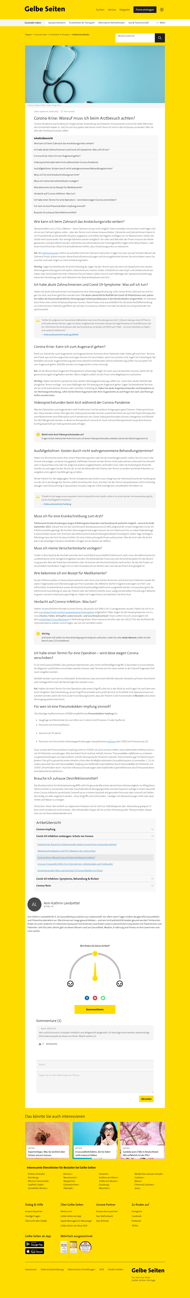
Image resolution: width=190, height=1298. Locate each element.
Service (112, 9)
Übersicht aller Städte (36, 1220)
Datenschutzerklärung (52, 1269)
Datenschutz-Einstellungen (81, 1269)
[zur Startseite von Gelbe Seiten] (148, 1270)
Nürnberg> (33, 1177)
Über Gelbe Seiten (72, 1204)
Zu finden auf (140, 1204)
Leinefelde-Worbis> (38, 1188)
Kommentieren (95, 1009)
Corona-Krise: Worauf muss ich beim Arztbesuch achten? (66, 857)
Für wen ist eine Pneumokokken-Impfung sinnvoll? (60, 206)
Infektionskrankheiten (80, 34)
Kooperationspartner (107, 1211)
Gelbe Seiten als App (71, 1216)
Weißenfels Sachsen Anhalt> (148, 1173)
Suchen (100, 9)
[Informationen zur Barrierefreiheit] (161, 9)
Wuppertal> (69, 1181)
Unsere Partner (105, 1204)
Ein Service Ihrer (143, 1279)
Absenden (146, 1098)
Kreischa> (104, 1173)
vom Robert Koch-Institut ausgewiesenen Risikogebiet (66, 612)
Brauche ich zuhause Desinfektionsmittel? (55, 212)
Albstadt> (68, 1188)
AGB (101, 1269)
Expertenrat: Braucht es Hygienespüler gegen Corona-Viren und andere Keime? (77, 844)
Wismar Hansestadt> (38, 1181)
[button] (100, 9)
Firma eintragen (145, 9)
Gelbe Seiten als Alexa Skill (74, 1225)
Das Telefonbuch (104, 1216)
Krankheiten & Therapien (59, 34)
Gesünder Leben (41, 34)
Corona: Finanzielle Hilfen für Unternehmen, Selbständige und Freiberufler (75, 864)
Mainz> (138, 1181)
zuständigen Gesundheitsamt (54, 619)
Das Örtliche (102, 1220)
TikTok (135, 1225)
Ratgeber (124, 9)
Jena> (137, 1188)
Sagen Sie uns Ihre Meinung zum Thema (59, 1075)
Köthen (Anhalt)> (36, 1173)
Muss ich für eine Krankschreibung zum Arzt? (57, 174)
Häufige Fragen (32, 1216)
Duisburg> (104, 1184)
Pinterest (136, 1220)
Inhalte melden (115, 1269)
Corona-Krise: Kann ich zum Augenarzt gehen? (57, 155)
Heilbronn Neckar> (108, 1181)
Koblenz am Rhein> (108, 1177)
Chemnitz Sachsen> (144, 1184)
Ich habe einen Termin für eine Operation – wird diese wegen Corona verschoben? (75, 199)
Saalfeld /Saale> (36, 1184)
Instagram (137, 1211)
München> (104, 1188)
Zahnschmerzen (50, 253)
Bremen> (68, 1173)
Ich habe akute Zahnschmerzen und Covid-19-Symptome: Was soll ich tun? (71, 149)
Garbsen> (139, 1177)
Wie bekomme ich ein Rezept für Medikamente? (58, 187)
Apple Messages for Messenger (76, 1220)
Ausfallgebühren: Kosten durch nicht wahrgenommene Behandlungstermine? (73, 168)
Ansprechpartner (33, 1211)
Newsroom (66, 1211)
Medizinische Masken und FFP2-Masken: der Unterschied (66, 850)
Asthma (111, 741)
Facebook (136, 1216)
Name (42, 1064)
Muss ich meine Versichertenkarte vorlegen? (56, 181)
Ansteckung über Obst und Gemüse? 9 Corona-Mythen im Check (70, 870)
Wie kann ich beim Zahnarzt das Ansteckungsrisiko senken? (64, 143)
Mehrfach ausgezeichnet (76, 1236)
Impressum (31, 1269)
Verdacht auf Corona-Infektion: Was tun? (55, 193)
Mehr (160, 23)
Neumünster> (70, 1177)
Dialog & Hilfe (34, 1204)
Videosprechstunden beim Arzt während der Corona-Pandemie (66, 162)
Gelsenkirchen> (71, 1184)
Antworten (51, 1043)
